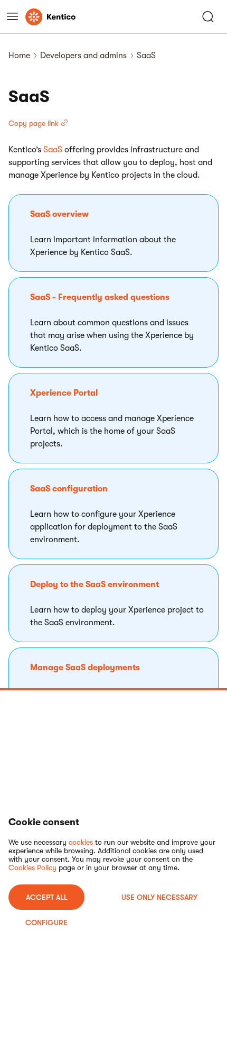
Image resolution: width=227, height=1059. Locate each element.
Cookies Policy (32, 867)
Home (19, 55)
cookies (81, 842)
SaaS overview (59, 214)
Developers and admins (83, 55)
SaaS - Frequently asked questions (99, 297)
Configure (46, 922)
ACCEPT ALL (47, 897)
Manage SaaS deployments (85, 667)
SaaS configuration (69, 489)
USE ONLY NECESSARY (159, 897)
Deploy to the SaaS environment (94, 584)
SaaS (52, 149)
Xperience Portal (64, 393)
